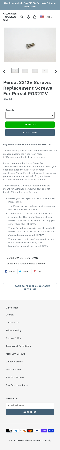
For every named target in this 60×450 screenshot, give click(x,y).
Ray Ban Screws (15, 377)
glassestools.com (10, 16)
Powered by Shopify (42, 440)
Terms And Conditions (18, 346)
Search (10, 314)
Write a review (37, 263)
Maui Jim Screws (15, 353)
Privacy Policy (14, 330)
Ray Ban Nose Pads (17, 385)
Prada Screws (13, 369)
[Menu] (55, 16)
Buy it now (30, 132)
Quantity (9, 110)
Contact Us (12, 322)
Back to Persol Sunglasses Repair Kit (32, 287)
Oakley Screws (14, 361)
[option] (15, 71)
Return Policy (13, 338)
